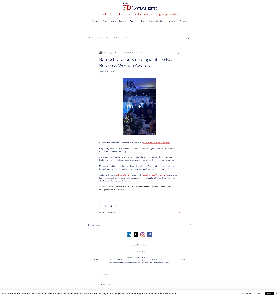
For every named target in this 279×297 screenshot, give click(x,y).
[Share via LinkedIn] (111, 206)
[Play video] (139, 106)
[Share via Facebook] (100, 206)
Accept (269, 293)
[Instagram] (142, 234)
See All (188, 225)
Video (126, 38)
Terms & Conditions (139, 245)
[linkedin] (129, 234)
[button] (188, 38)
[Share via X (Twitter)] (106, 206)
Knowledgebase (104, 38)
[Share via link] (116, 206)
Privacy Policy (139, 251)
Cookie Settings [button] (246, 293)
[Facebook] (149, 234)
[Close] (276, 293)
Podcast (116, 38)
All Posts (91, 38)
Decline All (258, 293)
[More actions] (178, 52)
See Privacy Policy (169, 293)
